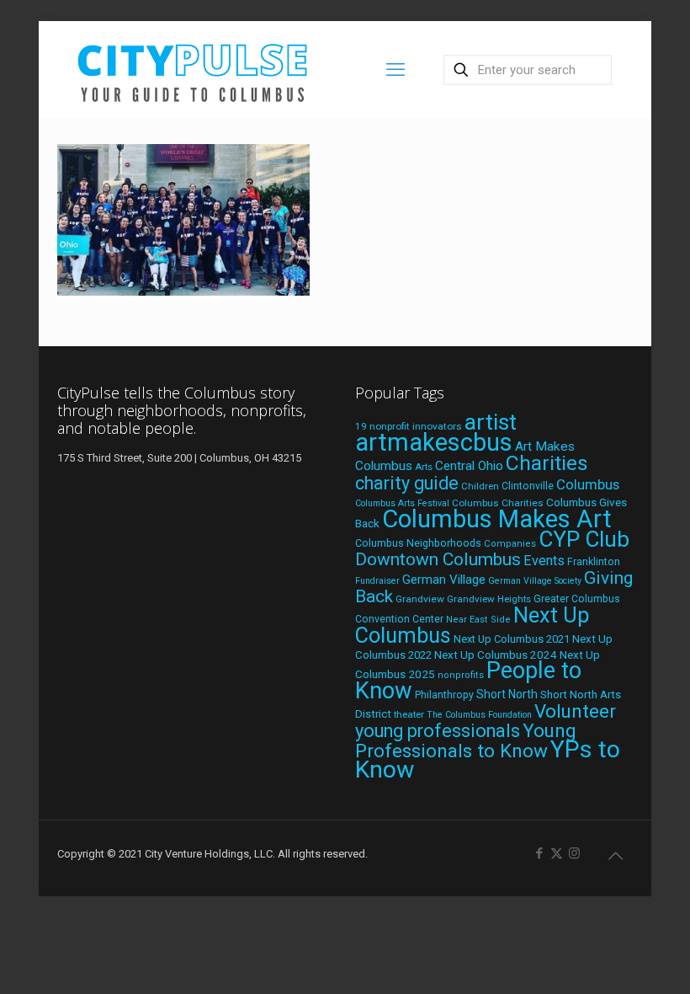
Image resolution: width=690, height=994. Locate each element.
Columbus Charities (498, 503)
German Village (444, 579)
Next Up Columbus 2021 (512, 639)
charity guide (407, 483)
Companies (510, 543)
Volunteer (575, 711)
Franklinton (593, 562)
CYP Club (584, 539)
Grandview (419, 599)
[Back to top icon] (615, 856)
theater (409, 714)
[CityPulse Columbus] (193, 69)
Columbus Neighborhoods (418, 543)
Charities (547, 463)
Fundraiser (377, 580)
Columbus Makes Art (497, 519)
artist (490, 422)
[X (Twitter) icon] (556, 853)
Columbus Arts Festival (402, 503)
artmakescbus (433, 442)
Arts (424, 467)
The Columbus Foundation (479, 714)
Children (480, 486)
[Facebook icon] (539, 853)
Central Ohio (469, 465)
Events (544, 561)
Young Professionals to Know (465, 740)
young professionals (437, 730)
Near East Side (478, 619)
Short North (507, 694)
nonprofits (461, 675)
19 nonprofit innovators (408, 426)
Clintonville (528, 486)
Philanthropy (444, 695)
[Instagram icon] (574, 853)
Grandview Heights (489, 599)
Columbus (587, 485)
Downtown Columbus (438, 559)
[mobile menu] (395, 70)
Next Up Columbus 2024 (495, 654)
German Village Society (534, 580)
